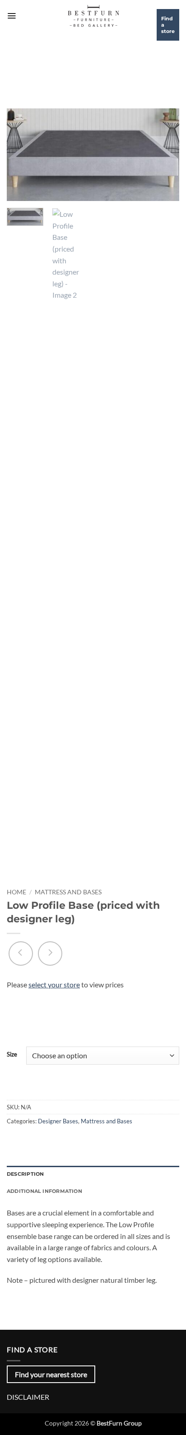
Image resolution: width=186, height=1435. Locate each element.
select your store (54, 984)
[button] (11, 15)
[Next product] (21, 953)
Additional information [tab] (44, 1191)
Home (16, 892)
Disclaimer (28, 1397)
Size (12, 1055)
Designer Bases (58, 1121)
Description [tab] (25, 1174)
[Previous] (22, 154)
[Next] (164, 154)
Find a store (168, 24)
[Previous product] (50, 953)
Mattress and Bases (68, 892)
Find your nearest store (51, 1374)
